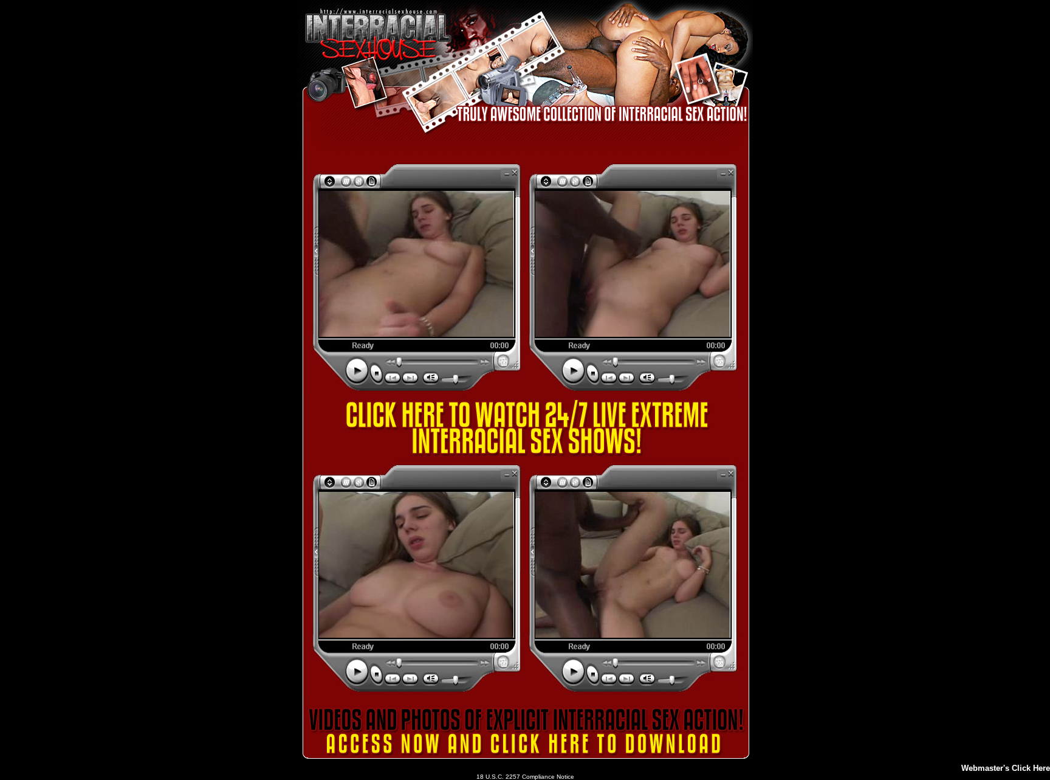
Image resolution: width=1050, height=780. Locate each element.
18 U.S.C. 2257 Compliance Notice (525, 776)
